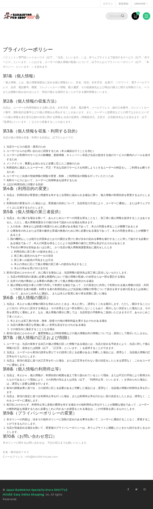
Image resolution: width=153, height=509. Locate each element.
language (140, 3)
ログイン (108, 3)
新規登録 (123, 3)
